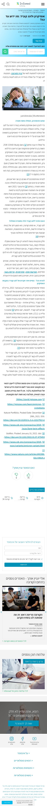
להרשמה (23, 564)
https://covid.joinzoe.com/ (29, 399)
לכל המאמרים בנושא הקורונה (15, 641)
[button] (8, 4)
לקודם (46, 612)
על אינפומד (22, 753)
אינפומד (42, 10)
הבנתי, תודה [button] (7, 802)
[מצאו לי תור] (5, 51)
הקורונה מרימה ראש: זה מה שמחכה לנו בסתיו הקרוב (28, 616)
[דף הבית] (23, 4)
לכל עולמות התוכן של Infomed (16, 691)
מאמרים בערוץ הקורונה (25, 10)
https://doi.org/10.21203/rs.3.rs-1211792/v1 (24, 420)
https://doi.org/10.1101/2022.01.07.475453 (24, 437)
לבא (1, 612)
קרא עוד (38, 40)
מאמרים (36, 10)
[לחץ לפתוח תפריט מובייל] (43, 4)
